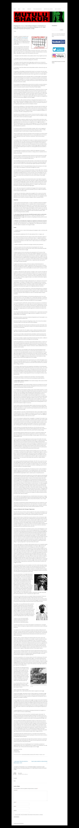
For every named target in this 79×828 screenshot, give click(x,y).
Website (15, 810)
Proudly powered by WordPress (18, 823)
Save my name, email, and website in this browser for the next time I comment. (29, 814)
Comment (16, 790)
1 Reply (15, 31)
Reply (15, 780)
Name (15, 802)
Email (15, 806)
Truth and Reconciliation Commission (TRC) (29, 754)
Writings (37, 754)
